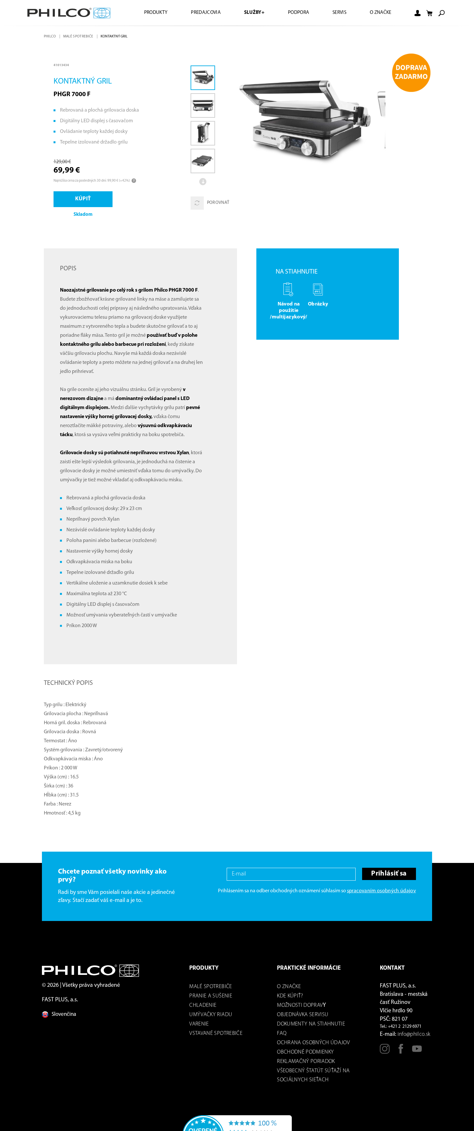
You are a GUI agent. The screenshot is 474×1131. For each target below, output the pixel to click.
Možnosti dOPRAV (300, 1006)
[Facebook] (401, 1053)
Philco (50, 36)
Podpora (292, 12)
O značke (379, 12)
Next (203, 181)
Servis (336, 12)
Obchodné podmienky (305, 1053)
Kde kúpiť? (290, 997)
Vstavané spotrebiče (215, 1034)
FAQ (281, 1034)
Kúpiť (84, 200)
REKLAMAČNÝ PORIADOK (306, 1062)
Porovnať (218, 203)
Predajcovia (195, 12)
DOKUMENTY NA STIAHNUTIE (311, 1025)
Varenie (199, 1025)
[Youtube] (417, 1053)
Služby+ (246, 12)
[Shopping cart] (429, 13)
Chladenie (202, 1006)
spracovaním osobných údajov (381, 892)
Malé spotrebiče (79, 36)
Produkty (142, 12)
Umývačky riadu (210, 1015)
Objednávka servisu (302, 1015)
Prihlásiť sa (387, 875)
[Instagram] (385, 1053)
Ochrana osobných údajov (313, 1043)
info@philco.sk (414, 1035)
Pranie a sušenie (210, 997)
